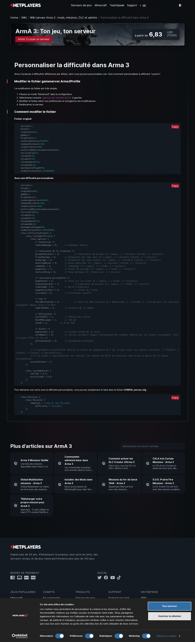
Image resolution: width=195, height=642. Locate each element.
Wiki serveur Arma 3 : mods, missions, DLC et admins (63, 17)
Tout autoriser (169, 606)
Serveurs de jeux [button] (81, 5)
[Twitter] (101, 577)
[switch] (89, 635)
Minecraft (101, 5)
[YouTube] (113, 577)
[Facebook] (107, 577)
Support (132, 5)
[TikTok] (119, 577)
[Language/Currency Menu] (179, 5)
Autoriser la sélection (169, 616)
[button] (142, 5)
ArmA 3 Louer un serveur (33, 39)
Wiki (24, 17)
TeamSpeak (117, 5)
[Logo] (25, 5)
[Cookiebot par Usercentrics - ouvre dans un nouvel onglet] (19, 636)
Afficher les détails (166, 636)
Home (14, 17)
